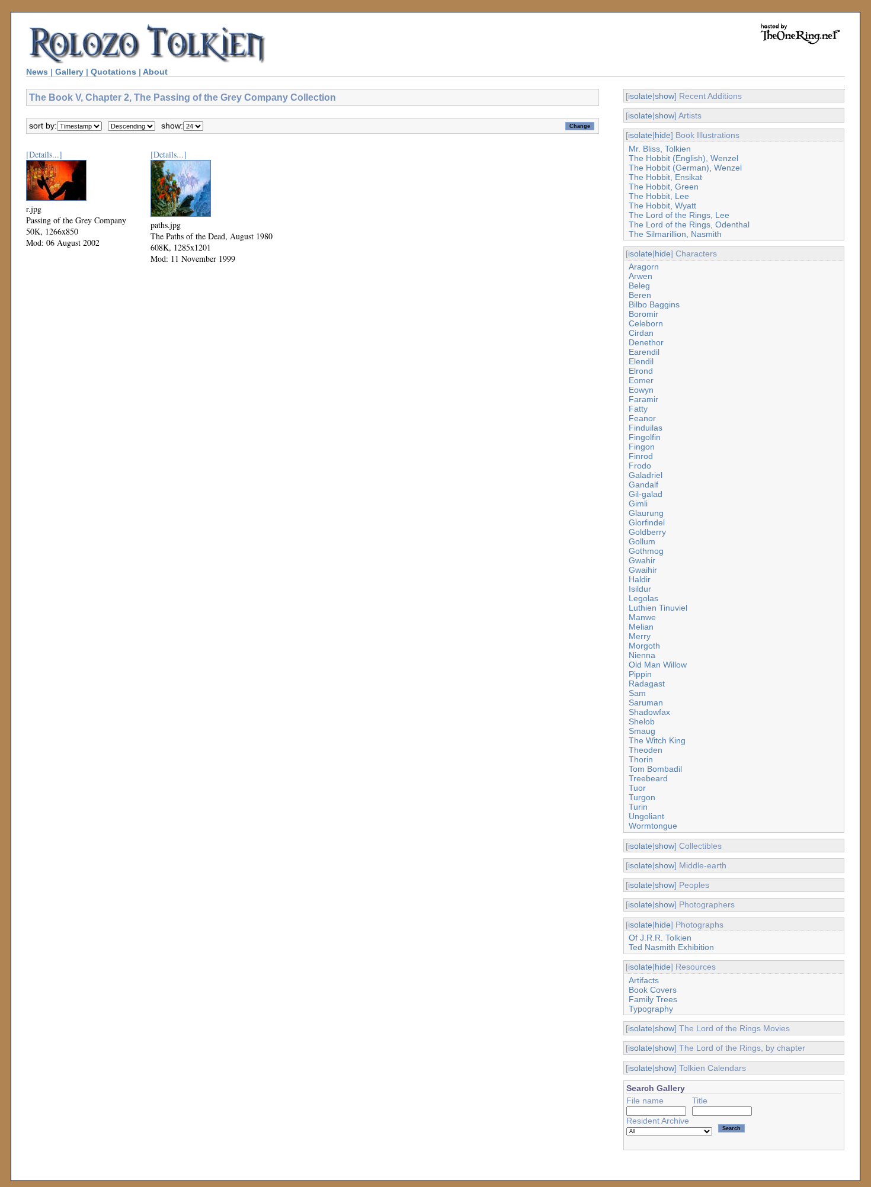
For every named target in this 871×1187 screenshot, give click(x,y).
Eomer (641, 380)
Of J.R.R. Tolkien (660, 937)
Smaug (642, 731)
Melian (641, 626)
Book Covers (653, 989)
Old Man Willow (658, 664)
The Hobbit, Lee (659, 196)
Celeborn (646, 323)
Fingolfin (645, 437)
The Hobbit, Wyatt (662, 205)
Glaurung (646, 513)
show (664, 96)
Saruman (646, 702)
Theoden (645, 750)
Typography (651, 1008)
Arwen (640, 276)
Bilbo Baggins (654, 304)
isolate (640, 96)
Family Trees (653, 999)
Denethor (646, 342)
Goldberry (647, 532)
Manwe (642, 617)
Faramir (643, 399)
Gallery (69, 71)
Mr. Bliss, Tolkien (660, 148)
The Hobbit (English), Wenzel (683, 158)
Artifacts (644, 980)
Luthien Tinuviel (658, 607)
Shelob (642, 721)
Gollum (642, 541)
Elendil (641, 361)
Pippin (640, 674)
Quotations (113, 71)
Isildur (640, 589)
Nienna (642, 655)
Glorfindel (647, 522)
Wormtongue (653, 825)
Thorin (641, 759)
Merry (640, 636)
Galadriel (645, 475)
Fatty (638, 408)
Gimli (638, 503)
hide (663, 135)
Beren (640, 295)
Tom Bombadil (655, 769)
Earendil (644, 352)
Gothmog (646, 551)
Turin (638, 806)
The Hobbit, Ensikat (665, 177)
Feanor (642, 418)
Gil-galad (645, 494)
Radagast (647, 683)
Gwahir (642, 560)
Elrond (641, 371)
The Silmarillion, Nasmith (675, 234)
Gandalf (643, 484)
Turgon (642, 797)
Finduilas (645, 427)
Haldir (640, 579)
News (37, 71)
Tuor (637, 788)
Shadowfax (649, 712)
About (155, 71)
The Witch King (657, 740)
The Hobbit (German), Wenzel (685, 167)
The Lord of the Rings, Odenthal (689, 224)
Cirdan (641, 333)
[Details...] (44, 154)
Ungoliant (646, 816)
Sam (637, 693)
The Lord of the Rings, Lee (679, 215)
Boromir (643, 314)
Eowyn (641, 389)
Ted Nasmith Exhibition (671, 947)
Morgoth (644, 645)
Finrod (641, 456)
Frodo (640, 465)
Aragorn (644, 266)
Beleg (639, 285)
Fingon (642, 446)
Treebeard (648, 778)
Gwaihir (643, 570)
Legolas (643, 598)
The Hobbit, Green (664, 186)
